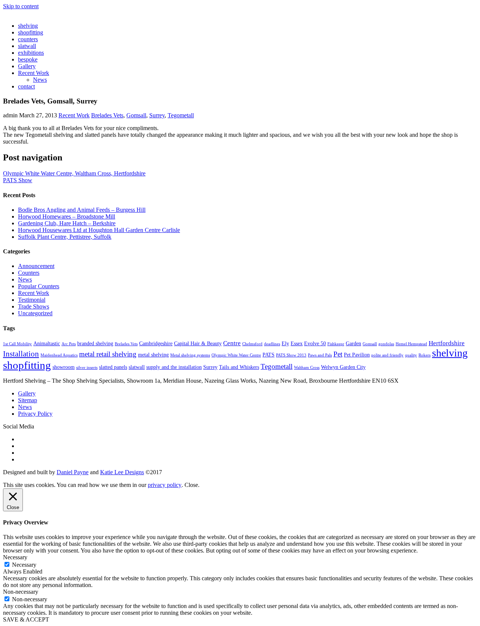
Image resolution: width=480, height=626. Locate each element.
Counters (28, 273)
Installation (21, 354)
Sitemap (27, 400)
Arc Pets (69, 344)
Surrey (157, 115)
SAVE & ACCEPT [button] (26, 619)
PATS (268, 355)
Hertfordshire (447, 343)
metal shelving (153, 355)
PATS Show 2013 (291, 355)
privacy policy (165, 485)
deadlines (272, 344)
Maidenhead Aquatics (59, 355)
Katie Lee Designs (122, 472)
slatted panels (113, 367)
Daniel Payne (72, 472)
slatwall (27, 46)
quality (411, 355)
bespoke (28, 59)
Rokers (424, 355)
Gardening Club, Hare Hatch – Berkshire (67, 223)
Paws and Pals (320, 355)
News (40, 79)
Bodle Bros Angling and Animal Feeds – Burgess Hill (82, 210)
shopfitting (30, 32)
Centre (232, 343)
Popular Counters (38, 286)
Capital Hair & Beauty (198, 343)
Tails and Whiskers (239, 367)
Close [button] (191, 485)
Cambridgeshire (155, 343)
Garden (353, 343)
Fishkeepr (335, 344)
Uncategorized (35, 313)
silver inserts (87, 367)
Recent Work (33, 73)
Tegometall (181, 115)
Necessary (24, 565)
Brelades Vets (107, 115)
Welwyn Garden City (343, 367)
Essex (297, 343)
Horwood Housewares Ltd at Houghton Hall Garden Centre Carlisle (99, 230)
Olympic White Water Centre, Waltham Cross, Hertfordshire (74, 173)
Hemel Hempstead (411, 344)
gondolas (386, 344)
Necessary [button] (15, 557)
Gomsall (136, 115)
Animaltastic (46, 343)
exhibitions (31, 52)
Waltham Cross (307, 367)
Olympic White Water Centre (236, 355)
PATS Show (17, 180)
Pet (337, 354)
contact (26, 86)
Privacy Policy (35, 413)
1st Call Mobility (17, 344)
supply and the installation (174, 367)
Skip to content (21, 6)
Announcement (36, 266)
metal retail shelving (107, 354)
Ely (285, 343)
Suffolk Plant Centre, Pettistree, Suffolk (64, 237)
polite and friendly (387, 355)
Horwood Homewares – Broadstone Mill (66, 216)
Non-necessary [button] (20, 592)
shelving (28, 25)
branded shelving (95, 343)
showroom (63, 367)
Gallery (27, 66)
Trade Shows (33, 306)
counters (28, 39)
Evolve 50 (315, 343)
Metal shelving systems (190, 355)
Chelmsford (252, 344)
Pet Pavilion (357, 355)
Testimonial (31, 300)
